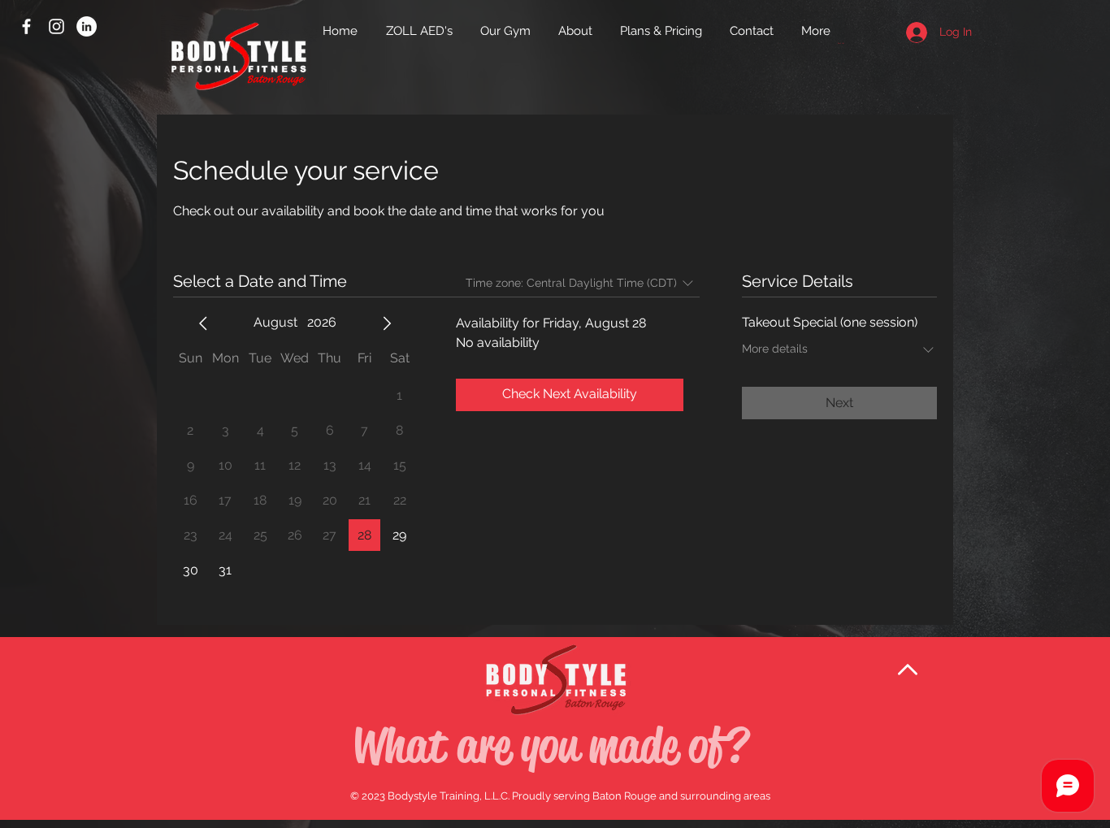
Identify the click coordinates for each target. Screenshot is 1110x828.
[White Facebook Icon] (26, 26)
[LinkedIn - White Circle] (86, 26)
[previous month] (203, 323)
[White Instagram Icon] (56, 26)
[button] (847, 43)
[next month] (387, 323)
